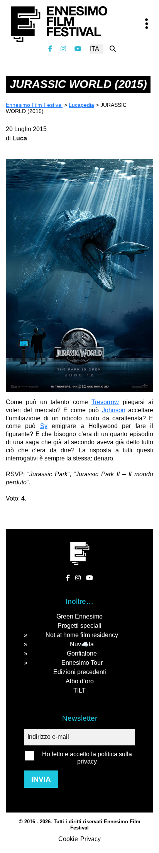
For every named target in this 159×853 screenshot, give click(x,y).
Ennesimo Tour (82, 662)
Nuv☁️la (82, 644)
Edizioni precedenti (79, 672)
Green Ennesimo (79, 616)
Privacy (90, 839)
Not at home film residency (82, 635)
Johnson (113, 410)
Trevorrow (105, 402)
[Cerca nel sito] (113, 49)
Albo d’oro (80, 681)
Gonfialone (82, 653)
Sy (43, 426)
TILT (79, 690)
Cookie (68, 839)
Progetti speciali (79, 625)
